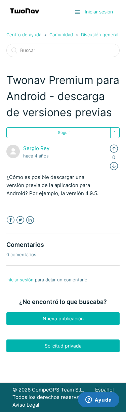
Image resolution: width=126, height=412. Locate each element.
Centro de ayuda (23, 34)
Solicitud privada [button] (63, 346)
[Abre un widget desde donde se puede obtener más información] (98, 400)
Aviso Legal (25, 405)
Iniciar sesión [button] (99, 11)
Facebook (10, 220)
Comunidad (61, 34)
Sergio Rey (36, 148)
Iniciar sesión (20, 279)
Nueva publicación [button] (63, 318)
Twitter (20, 220)
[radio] (114, 148)
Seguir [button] (64, 132)
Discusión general (99, 34)
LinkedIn (30, 220)
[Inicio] (24, 15)
